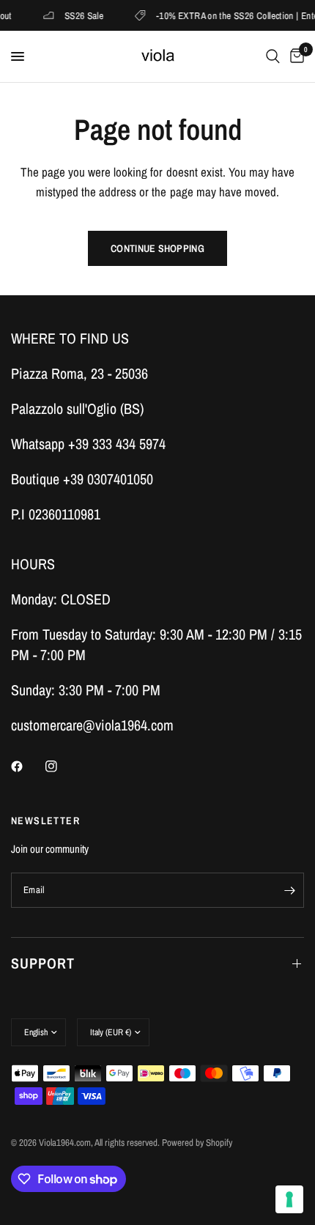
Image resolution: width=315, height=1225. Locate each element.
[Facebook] (27, 766)
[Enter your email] (289, 890)
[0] (294, 56)
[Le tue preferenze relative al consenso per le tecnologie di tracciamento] (289, 1199)
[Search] (273, 56)
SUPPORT (43, 963)
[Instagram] (61, 766)
